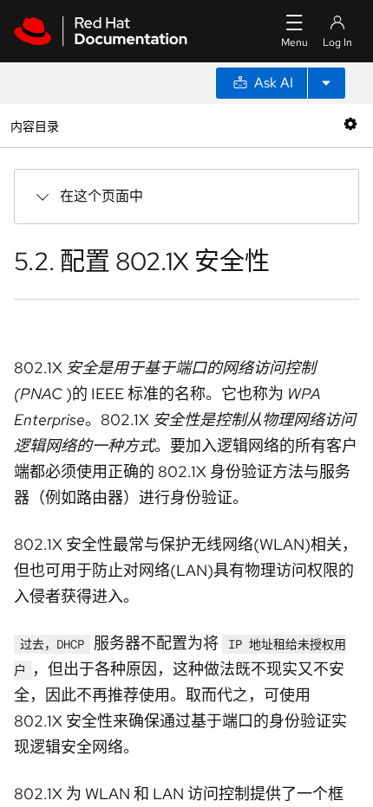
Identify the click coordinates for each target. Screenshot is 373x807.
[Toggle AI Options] (326, 83)
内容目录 (34, 125)
